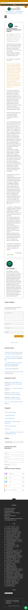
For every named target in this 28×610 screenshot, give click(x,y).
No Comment (14, 35)
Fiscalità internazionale (10, 415)
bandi (19, 532)
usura (8, 582)
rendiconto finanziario (18, 574)
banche (13, 532)
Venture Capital (14, 582)
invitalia (8, 564)
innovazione (9, 561)
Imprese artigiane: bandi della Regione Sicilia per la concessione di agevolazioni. (13, 384)
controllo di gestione (10, 543)
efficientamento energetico (11, 551)
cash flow (16, 537)
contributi (19, 540)
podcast (20, 569)
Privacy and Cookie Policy (14, 605)
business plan (9, 537)
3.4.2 (12, 527)
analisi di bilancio (14, 529)
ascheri (8, 532)
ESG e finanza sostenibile (10, 412)
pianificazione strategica (11, 569)
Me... (6, 401)
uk (17, 580)
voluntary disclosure (10, 585)
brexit (18, 535)
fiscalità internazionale (11, 556)
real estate (17, 572)
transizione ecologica (10, 580)
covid (17, 545)
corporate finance (10, 545)
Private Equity (9, 572)
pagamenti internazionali (11, 566)
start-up (20, 577)
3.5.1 (17, 527)
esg (20, 551)
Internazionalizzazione (10, 418)
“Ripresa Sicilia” (8, 368)
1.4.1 (7, 527)
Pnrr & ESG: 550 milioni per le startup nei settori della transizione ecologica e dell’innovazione (13, 364)
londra (13, 564)
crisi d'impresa (9, 548)
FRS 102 (19, 556)
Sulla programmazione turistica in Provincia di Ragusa (14, 29)
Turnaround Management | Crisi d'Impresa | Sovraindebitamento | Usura (13, 40)
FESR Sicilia (9, 553)
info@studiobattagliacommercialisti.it (14, 12)
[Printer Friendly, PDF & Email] (10, 254)
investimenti (16, 561)
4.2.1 (7, 529)
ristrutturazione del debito (11, 577)
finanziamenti (16, 553)
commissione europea (11, 540)
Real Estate (7, 429)
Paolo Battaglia (11, 34)
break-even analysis (10, 535)
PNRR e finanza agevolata (10, 426)
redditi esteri (9, 574)
